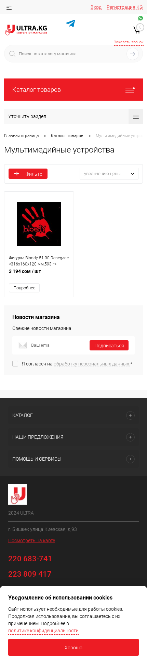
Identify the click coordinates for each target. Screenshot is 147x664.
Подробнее (24, 287)
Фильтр (34, 174)
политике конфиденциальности (43, 630)
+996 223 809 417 (96, 34)
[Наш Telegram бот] (70, 24)
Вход (96, 7)
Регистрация (121, 7)
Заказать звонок (129, 42)
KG (139, 7)
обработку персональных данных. (92, 363)
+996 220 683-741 (96, 26)
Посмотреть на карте (31, 540)
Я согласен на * (77, 363)
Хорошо (73, 647)
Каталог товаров (36, 89)
